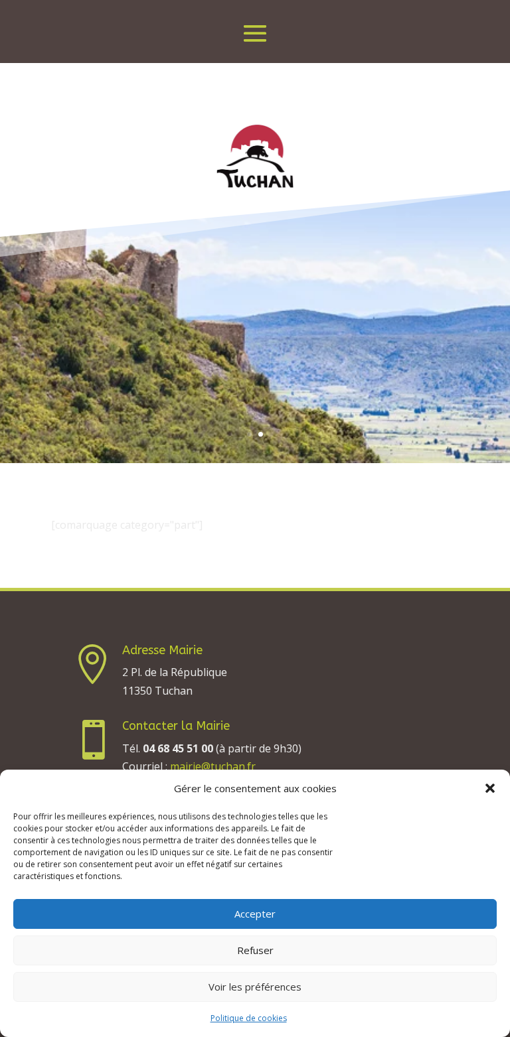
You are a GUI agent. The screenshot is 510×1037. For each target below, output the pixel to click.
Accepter (255, 913)
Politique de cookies (249, 1018)
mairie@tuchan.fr (213, 766)
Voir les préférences (255, 986)
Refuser (255, 950)
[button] (490, 788)
